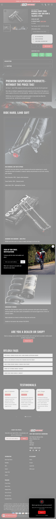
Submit (22, 262)
